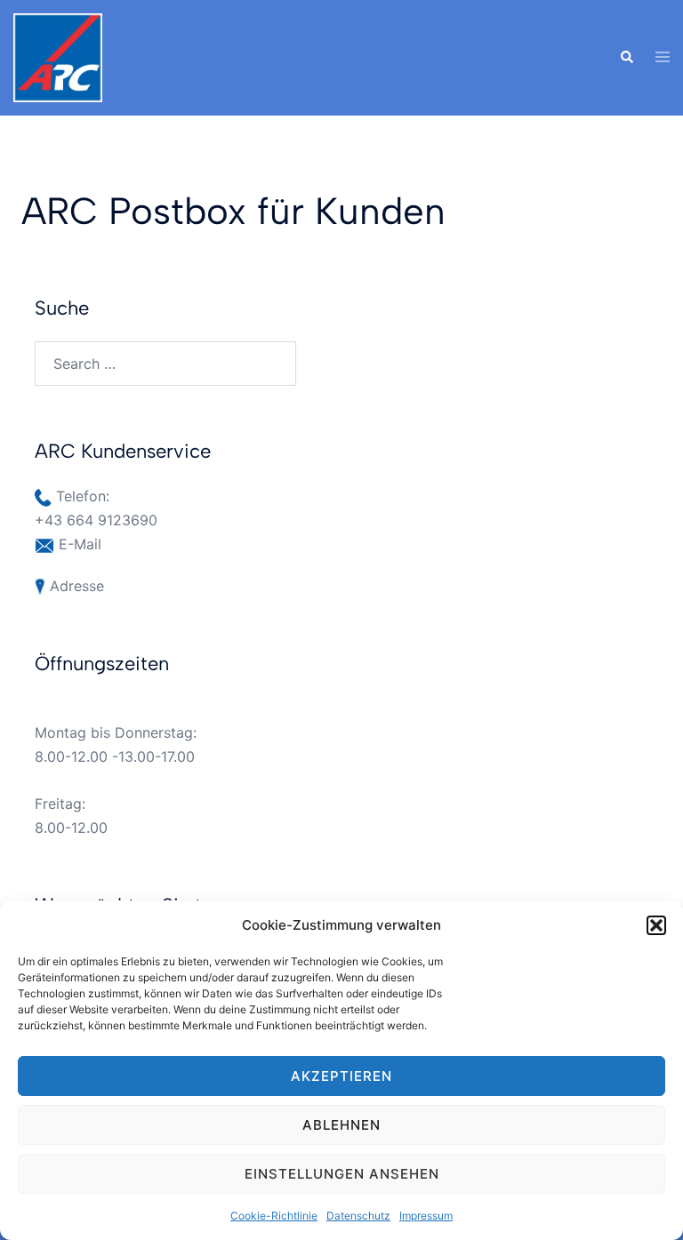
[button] (656, 925)
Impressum (426, 1215)
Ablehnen (341, 1124)
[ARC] (57, 56)
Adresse (77, 586)
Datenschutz (358, 1215)
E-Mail (80, 544)
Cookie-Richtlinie (273, 1215)
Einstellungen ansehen (342, 1173)
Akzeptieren (341, 1076)
